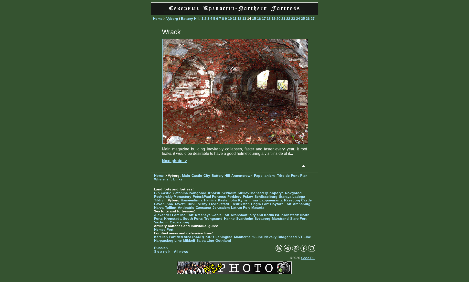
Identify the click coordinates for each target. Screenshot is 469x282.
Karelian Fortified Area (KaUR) (179, 237)
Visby (202, 204)
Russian (161, 248)
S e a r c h (162, 251)
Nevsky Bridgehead (280, 237)
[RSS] (279, 250)
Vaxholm (161, 222)
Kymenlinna (248, 200)
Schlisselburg (266, 196)
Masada (257, 207)
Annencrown (242, 176)
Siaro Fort (298, 218)
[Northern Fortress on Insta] (312, 250)
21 (283, 19)
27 (313, 19)
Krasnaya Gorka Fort (212, 215)
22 (288, 19)
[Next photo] (235, 143)
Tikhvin (160, 200)
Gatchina (180, 193)
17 (264, 19)
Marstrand (280, 218)
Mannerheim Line (248, 237)
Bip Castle (162, 193)
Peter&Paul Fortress (209, 196)
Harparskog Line (168, 240)
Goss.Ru (308, 258)
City (206, 176)
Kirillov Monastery (253, 193)
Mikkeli (189, 240)
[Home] (234, 12)
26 (308, 19)
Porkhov (234, 196)
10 (230, 19)
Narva (159, 207)
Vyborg (172, 19)
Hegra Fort (260, 204)
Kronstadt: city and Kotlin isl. (255, 215)
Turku (192, 204)
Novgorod (293, 193)
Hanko (229, 218)
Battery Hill (190, 19)
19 (274, 19)
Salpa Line (205, 240)
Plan (304, 176)
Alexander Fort (166, 215)
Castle (197, 176)
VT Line (304, 237)
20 (278, 19)
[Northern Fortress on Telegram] (287, 250)
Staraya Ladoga (292, 196)
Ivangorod (197, 193)
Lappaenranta (271, 200)
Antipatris (186, 207)
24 (298, 19)
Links (177, 179)
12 (239, 19)
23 (293, 19)
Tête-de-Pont (288, 176)
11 (234, 19)
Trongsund (213, 218)
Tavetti (180, 204)
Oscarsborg (179, 222)
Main (186, 176)
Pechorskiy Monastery (172, 196)
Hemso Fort (163, 229)
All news (181, 251)
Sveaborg (262, 218)
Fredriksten (240, 204)
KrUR (209, 237)
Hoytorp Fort (280, 204)
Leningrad (224, 237)
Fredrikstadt (219, 204)
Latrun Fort (240, 207)
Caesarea (203, 207)
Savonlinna (163, 204)
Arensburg (301, 204)
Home (157, 19)
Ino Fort (186, 215)
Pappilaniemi (265, 176)
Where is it (163, 179)
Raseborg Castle (298, 200)
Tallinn (170, 207)
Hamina (210, 200)
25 (303, 19)
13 (244, 19)
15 (254, 19)
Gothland (223, 240)
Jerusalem (221, 207)
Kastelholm (227, 200)
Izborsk (214, 193)
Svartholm (244, 218)
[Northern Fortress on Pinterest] (295, 250)
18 (269, 19)
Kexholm (229, 193)
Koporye (276, 193)
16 (259, 19)
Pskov (248, 196)
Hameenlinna (192, 200)
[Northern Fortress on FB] (303, 250)
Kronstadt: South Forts (183, 218)
